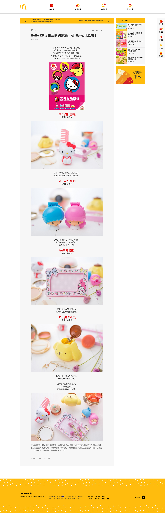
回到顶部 (137, 497)
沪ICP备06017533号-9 (55, 496)
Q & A (161, 48)
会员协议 (104, 496)
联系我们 (90, 498)
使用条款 (97, 496)
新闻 (33, 30)
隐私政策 (90, 496)
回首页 (161, 56)
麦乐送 (161, 24)
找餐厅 (161, 40)
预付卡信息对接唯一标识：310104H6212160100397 (64, 498)
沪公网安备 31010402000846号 (74, 496)
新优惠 (161, 32)
